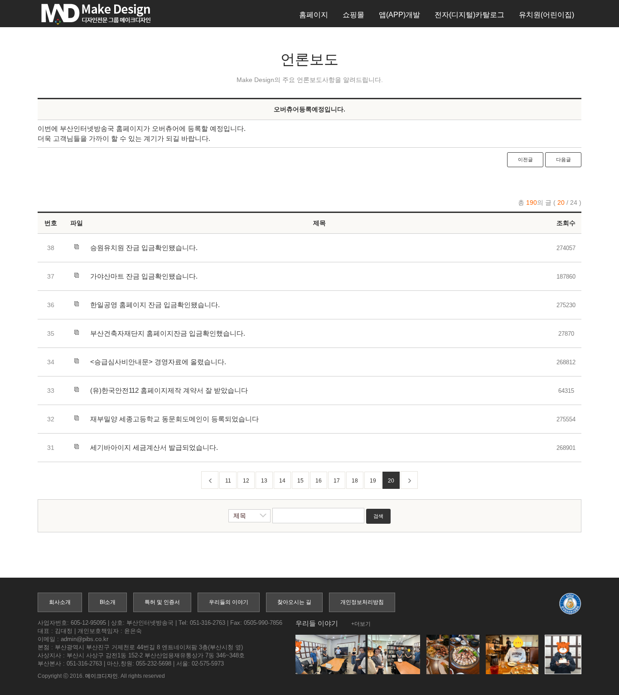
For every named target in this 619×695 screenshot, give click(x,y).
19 (373, 481)
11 (228, 481)
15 (300, 481)
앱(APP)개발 (399, 15)
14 (282, 481)
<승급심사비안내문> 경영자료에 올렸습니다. (158, 362)
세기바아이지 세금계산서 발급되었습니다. (154, 447)
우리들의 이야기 (228, 602)
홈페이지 (313, 15)
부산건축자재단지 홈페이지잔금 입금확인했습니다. (167, 333)
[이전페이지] (209, 480)
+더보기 (361, 624)
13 (264, 481)
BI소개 (108, 602)
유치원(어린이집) (546, 15)
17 (337, 481)
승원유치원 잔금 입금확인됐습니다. (144, 247)
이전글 (525, 159)
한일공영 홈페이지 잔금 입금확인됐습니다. (155, 305)
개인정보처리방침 (362, 602)
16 (318, 481)
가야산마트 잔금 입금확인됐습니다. (144, 276)
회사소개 (60, 602)
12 (246, 481)
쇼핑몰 (353, 15)
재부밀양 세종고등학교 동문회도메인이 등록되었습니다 (174, 419)
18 (355, 481)
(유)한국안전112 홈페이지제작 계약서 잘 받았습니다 (169, 390)
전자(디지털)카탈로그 (469, 15)
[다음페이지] (409, 480)
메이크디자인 (101, 676)
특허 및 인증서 (162, 602)
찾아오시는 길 (294, 602)
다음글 (563, 159)
